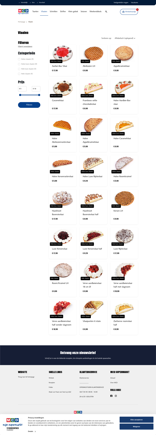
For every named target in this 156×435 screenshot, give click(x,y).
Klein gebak (73, 12)
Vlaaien (44, 12)
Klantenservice (84, 378)
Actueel (112, 378)
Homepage (21, 22)
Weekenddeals (95, 12)
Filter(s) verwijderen (25, 46)
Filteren (29, 105)
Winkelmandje (130, 11)
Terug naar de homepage (26, 377)
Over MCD (113, 383)
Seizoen (84, 12)
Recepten (52, 383)
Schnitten (53, 12)
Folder (51, 387)
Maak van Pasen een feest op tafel (60, 392)
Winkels (51, 378)
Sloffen (63, 12)
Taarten (35, 12)
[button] (106, 12)
